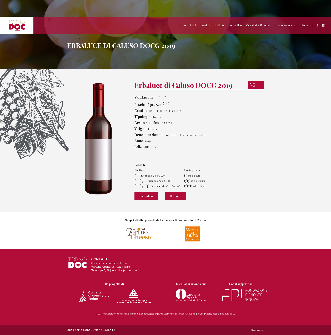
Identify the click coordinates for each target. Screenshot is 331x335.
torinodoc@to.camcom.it (125, 270)
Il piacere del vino (285, 25)
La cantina (146, 196)
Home (181, 25)
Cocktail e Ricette (258, 25)
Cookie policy (257, 330)
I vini (193, 25)
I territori (205, 25)
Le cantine (235, 25)
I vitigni (219, 25)
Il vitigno (175, 196)
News (305, 25)
